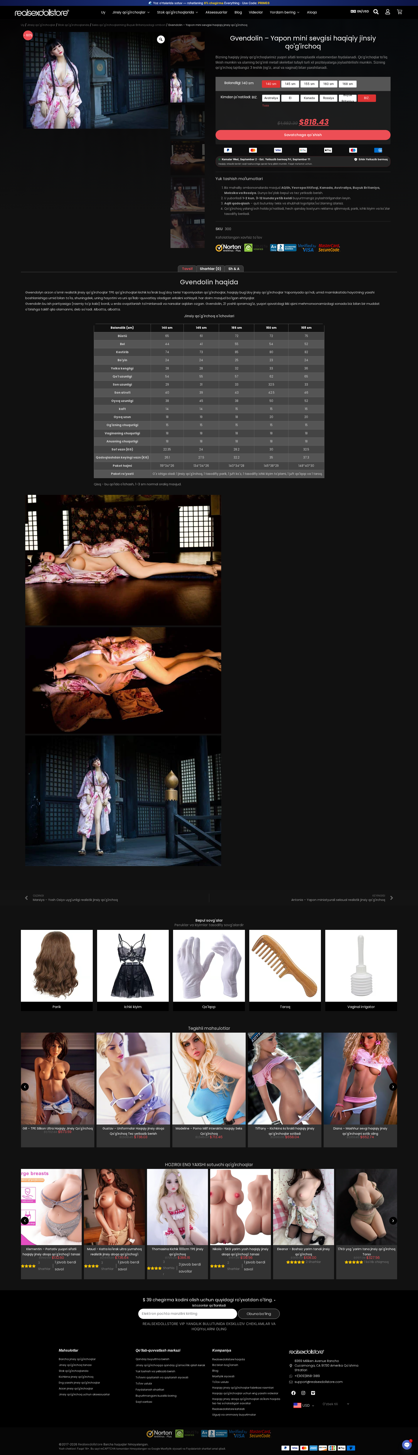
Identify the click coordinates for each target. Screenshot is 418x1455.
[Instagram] (303, 1393)
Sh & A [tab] (233, 268)
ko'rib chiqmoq (313, 1262)
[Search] (376, 11)
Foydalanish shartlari (150, 1389)
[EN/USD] (353, 11)
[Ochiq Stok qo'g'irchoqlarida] (197, 12)
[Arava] (399, 11)
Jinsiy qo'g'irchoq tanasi (75, 1365)
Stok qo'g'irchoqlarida (73, 25)
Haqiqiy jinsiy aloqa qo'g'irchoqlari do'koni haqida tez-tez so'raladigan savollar (246, 1401)
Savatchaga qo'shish (303, 134)
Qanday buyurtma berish (152, 1359)
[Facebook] (293, 1393)
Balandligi (239, 83)
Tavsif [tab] (187, 268)
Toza (265, 105)
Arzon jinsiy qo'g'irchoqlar (76, 1388)
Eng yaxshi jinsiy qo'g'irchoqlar (79, 1382)
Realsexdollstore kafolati (228, 1409)
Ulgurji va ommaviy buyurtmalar (234, 1414)
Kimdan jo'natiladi (239, 97)
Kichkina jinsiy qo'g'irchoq (76, 1377)
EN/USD (363, 11)
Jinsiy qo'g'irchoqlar (41, 25)
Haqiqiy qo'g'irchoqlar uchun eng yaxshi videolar (245, 1393)
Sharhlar (44, 1266)
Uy (22, 25)
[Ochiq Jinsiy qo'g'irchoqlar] (148, 12)
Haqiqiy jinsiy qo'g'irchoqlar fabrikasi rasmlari (243, 1387)
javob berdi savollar (360, 1141)
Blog (215, 1370)
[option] (271, 84)
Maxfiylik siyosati (223, 1376)
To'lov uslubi (144, 1383)
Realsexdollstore (90, 1444)
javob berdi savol (65, 1266)
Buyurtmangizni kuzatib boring (156, 1396)
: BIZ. (253, 97)
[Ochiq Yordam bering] (298, 12)
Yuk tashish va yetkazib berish (155, 1371)
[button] (25, 1087)
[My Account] (387, 11)
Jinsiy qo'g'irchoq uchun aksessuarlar (84, 1394)
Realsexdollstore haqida (228, 1359)
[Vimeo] (313, 1393)
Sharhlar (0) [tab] (210, 268)
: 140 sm (247, 83)
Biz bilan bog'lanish (225, 1365)
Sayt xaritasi (144, 1402)
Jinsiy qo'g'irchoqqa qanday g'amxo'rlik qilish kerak (170, 1365)
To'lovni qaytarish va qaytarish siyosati (162, 1377)
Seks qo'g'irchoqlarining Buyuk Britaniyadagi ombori (128, 25)
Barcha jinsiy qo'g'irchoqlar (77, 1359)
